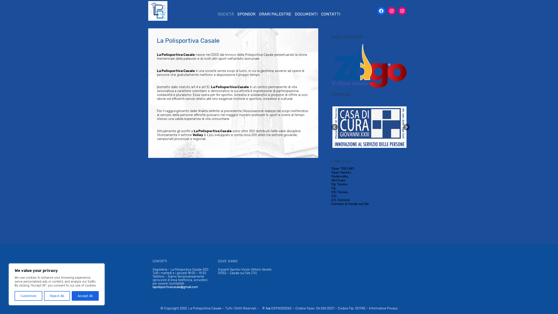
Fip (333, 188)
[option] (369, 65)
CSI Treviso (339, 192)
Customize (28, 296)
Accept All (85, 296)
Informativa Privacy (383, 308)
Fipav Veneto (341, 172)
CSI (333, 196)
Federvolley (339, 176)
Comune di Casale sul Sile (350, 204)
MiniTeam (338, 180)
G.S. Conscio (340, 200)
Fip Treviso (339, 184)
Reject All (57, 296)
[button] (334, 127)
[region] (57, 284)
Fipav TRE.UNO (342, 169)
